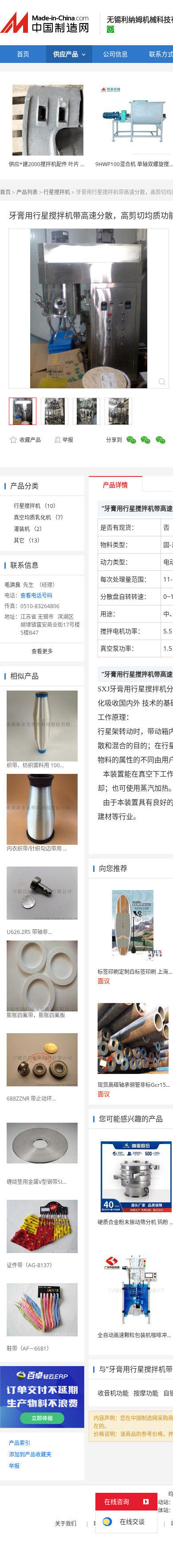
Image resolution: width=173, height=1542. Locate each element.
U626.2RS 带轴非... (29, 932)
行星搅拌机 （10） (36, 506)
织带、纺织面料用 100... (35, 765)
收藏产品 (29, 440)
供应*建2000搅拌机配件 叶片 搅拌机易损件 (60, 164)
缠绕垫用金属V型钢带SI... (36, 1182)
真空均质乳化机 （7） (40, 517)
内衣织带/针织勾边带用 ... (37, 848)
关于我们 (65, 1523)
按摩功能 (146, 1393)
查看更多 (42, 651)
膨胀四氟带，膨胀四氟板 (36, 1015)
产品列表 (27, 192)
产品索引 (19, 1443)
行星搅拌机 (56, 192)
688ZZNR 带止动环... (31, 1098)
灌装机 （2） (29, 529)
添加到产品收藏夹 (30, 1454)
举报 (68, 440)
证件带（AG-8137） (31, 1265)
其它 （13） (28, 540)
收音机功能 (113, 1393)
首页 (5, 192)
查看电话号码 (36, 595)
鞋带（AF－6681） (29, 1348)
